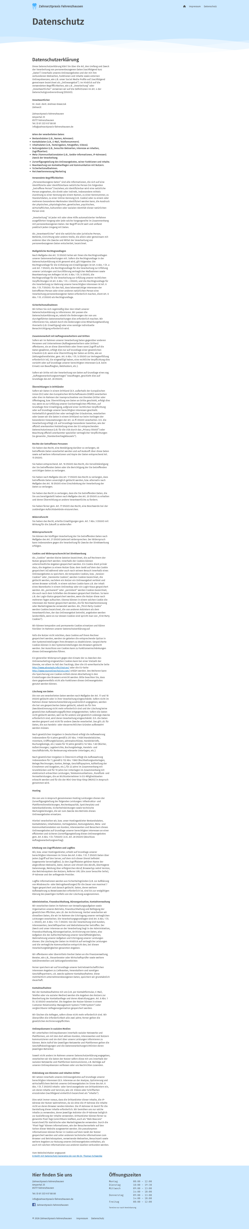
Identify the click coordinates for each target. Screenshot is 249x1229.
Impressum (195, 6)
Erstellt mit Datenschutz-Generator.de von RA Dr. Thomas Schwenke (67, 1156)
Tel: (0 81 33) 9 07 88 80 (44, 1193)
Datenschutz (210, 6)
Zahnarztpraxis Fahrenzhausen (52, 1205)
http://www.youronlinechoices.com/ (51, 670)
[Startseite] (184, 6)
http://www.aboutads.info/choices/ (50, 667)
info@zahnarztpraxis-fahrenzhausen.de (52, 1199)
